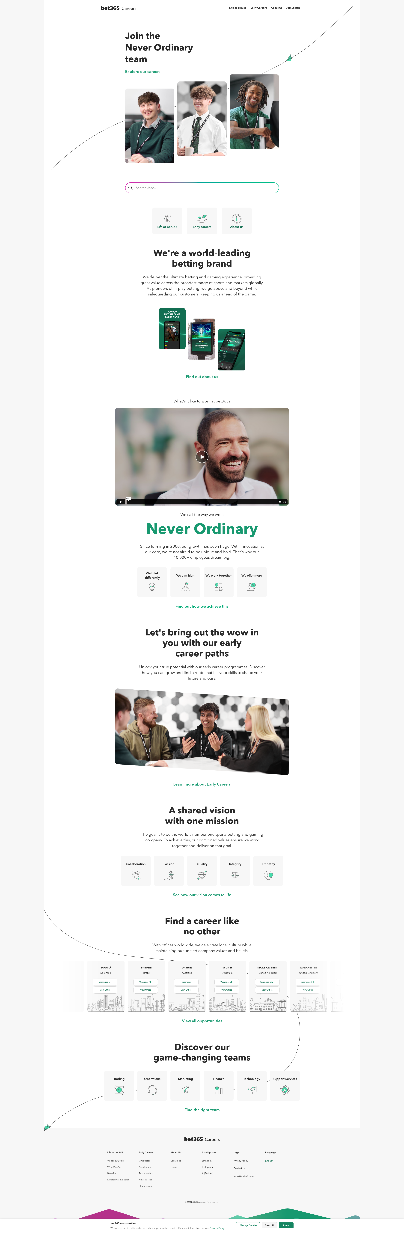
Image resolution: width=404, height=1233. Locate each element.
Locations (175, 1160)
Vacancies (104, 982)
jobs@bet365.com (244, 1176)
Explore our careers (142, 72)
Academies (145, 1166)
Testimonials (146, 1173)
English (269, 1160)
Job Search (293, 8)
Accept (286, 1225)
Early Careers (258, 8)
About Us (276, 8)
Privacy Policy (241, 1160)
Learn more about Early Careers (202, 784)
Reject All (269, 1225)
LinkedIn (207, 1160)
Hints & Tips (145, 1179)
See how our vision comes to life (202, 895)
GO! (130, 188)
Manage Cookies (248, 1225)
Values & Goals (115, 1160)
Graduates (144, 1160)
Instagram (207, 1166)
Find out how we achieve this (202, 607)
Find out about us (202, 377)
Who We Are (114, 1166)
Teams (174, 1166)
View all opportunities (202, 1021)
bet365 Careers (197, 1202)
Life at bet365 (238, 8)
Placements (145, 1185)
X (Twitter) (207, 1173)
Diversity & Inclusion (118, 1179)
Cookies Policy (216, 1228)
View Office (105, 990)
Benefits (111, 1173)
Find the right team (202, 1110)
